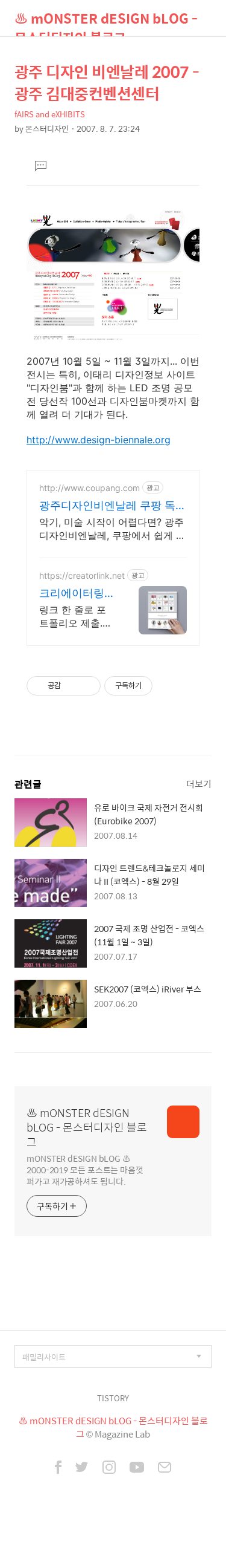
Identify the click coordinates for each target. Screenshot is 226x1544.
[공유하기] (72, 686)
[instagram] (109, 1468)
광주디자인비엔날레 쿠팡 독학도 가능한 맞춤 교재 (112, 506)
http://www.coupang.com (89, 488)
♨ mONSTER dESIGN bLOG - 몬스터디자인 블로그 (106, 22)
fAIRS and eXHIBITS (49, 114)
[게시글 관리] (87, 686)
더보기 (199, 783)
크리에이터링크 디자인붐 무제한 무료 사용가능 (74, 594)
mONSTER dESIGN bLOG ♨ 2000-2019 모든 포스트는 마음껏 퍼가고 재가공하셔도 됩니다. (85, 1169)
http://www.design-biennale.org (99, 440)
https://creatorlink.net (82, 575)
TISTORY (113, 1398)
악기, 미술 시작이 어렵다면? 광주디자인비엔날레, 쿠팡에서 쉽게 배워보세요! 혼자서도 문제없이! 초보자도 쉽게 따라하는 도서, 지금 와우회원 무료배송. (112, 529)
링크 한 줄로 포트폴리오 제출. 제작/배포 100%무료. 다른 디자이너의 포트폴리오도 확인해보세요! (74, 617)
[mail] (164, 1468)
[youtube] (137, 1468)
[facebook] (58, 1468)
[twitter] (82, 1468)
